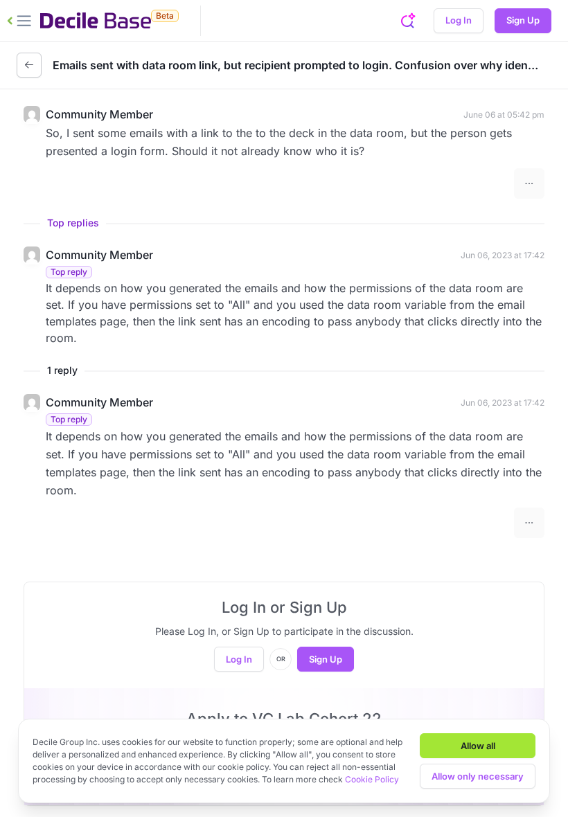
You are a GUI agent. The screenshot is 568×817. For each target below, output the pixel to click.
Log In (458, 20)
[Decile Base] (95, 20)
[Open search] (407, 21)
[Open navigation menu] (19, 21)
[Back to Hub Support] (29, 65)
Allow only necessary (478, 776)
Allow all (478, 745)
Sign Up (523, 20)
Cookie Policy (372, 779)
